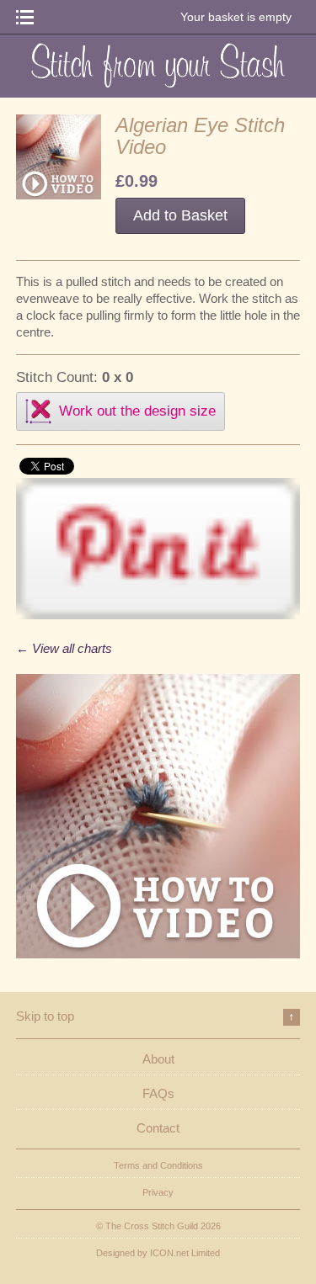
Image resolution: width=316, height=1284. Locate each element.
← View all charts (64, 648)
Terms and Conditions (158, 1165)
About (158, 1059)
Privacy (158, 1192)
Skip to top (156, 1016)
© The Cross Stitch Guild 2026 (158, 1226)
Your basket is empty (236, 17)
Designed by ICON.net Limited (158, 1253)
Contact (158, 1128)
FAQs (158, 1093)
